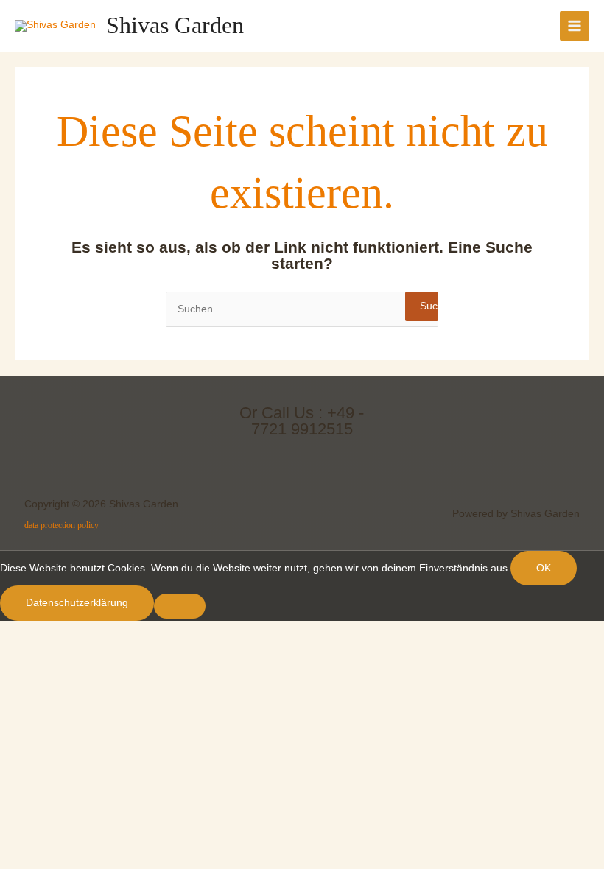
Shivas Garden (175, 25)
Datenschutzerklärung (77, 602)
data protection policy (61, 525)
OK (543, 568)
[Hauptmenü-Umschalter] (575, 26)
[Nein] (180, 606)
